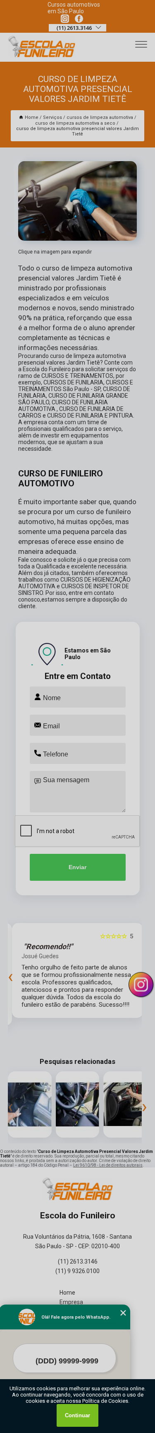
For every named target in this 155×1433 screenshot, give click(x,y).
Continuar (77, 1415)
